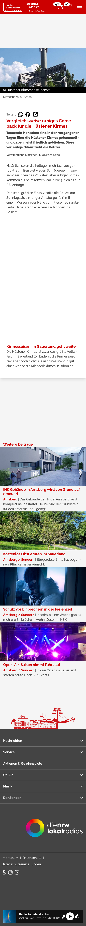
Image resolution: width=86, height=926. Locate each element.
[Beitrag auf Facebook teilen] (27, 114)
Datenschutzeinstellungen (21, 864)
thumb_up (77, 916)
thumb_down (62, 916)
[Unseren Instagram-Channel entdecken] (16, 872)
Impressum (10, 858)
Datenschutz (32, 858)
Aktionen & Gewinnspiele (22, 763)
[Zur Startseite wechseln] (12, 7)
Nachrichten (12, 741)
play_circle (70, 916)
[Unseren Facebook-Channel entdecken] (10, 872)
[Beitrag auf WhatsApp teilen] (20, 114)
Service (9, 752)
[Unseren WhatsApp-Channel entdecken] (4, 872)
